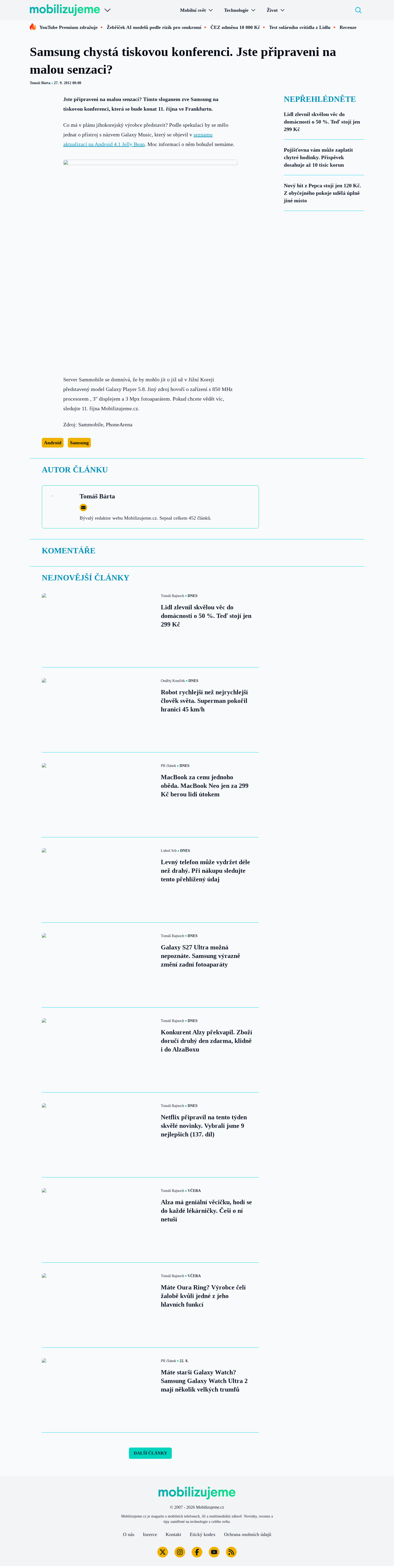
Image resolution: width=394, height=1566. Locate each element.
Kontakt (173, 1534)
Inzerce (150, 1534)
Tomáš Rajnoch (172, 596)
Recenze (348, 27)
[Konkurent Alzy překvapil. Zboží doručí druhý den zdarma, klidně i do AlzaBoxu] (98, 1050)
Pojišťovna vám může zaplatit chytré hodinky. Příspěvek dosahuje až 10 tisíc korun (318, 157)
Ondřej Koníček (173, 681)
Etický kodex (202, 1534)
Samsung (79, 442)
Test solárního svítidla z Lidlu (299, 27)
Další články (150, 1453)
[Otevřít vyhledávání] (358, 10)
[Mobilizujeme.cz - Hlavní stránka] (65, 10)
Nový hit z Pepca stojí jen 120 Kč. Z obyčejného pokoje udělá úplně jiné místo (322, 192)
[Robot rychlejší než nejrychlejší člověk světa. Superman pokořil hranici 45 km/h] (98, 709)
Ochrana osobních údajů (247, 1534)
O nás (128, 1534)
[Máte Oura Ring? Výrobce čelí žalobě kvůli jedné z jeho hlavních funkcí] (98, 1305)
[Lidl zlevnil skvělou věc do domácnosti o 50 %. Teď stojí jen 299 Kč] (98, 625)
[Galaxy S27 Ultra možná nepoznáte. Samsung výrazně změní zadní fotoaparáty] (98, 965)
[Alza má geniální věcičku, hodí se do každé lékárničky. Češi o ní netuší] (98, 1219)
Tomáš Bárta (40, 83)
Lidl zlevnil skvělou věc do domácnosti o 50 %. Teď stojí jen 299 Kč (322, 121)
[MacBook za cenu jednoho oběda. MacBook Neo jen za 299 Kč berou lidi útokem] (98, 794)
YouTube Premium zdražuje (68, 27)
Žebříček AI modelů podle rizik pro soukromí (154, 27)
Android (52, 442)
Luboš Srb (169, 851)
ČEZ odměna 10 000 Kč (235, 27)
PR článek (168, 766)
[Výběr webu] (107, 10)
